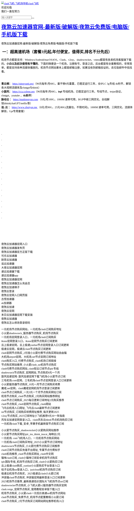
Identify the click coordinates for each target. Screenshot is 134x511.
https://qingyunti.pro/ (23, 83)
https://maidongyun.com (25, 99)
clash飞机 (33, 3)
